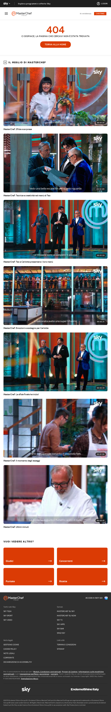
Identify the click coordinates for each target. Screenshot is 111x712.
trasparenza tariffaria (29, 674)
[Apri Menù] (8, 13)
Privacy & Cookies (70, 672)
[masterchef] (23, 13)
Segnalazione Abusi (29, 679)
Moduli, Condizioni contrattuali (47, 672)
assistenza (44, 674)
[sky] (26, 689)
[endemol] (85, 689)
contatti (54, 674)
